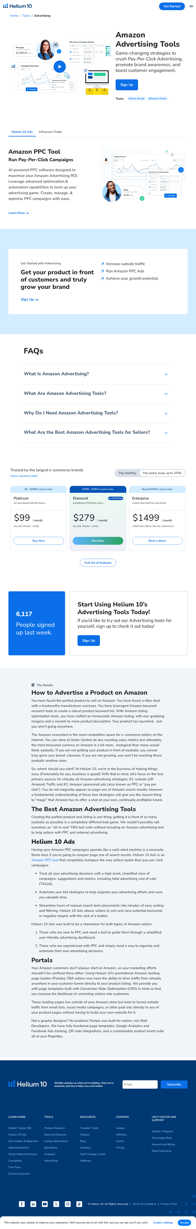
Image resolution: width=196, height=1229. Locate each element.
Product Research (54, 1128)
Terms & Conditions (144, 1204)
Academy (85, 1147)
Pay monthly (127, 473)
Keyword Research (55, 1134)
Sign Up (126, 84)
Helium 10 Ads (137, 98)
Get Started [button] (172, 6)
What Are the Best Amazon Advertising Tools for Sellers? (87, 432)
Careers (120, 1128)
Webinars (85, 1160)
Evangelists (15, 1160)
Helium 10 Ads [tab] (22, 132)
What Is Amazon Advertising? (56, 374)
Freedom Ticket (89, 1128)
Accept (184, 1222)
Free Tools (14, 1167)
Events (120, 1141)
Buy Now (39, 541)
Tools (26, 16)
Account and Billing (163, 1144)
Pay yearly (162, 473)
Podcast (85, 1134)
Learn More (17, 213)
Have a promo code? (24, 476)
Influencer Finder (157, 98)
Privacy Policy (169, 1204)
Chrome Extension (19, 1174)
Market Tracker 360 (19, 1128)
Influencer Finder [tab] (50, 132)
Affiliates (121, 1134)
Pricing (120, 1147)
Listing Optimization (56, 1141)
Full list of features (98, 563)
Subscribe (174, 1084)
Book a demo (157, 541)
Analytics (49, 1154)
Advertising (51, 1160)
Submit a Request (162, 1131)
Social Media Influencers (22, 1154)
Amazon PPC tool (44, 860)
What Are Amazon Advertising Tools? (65, 393)
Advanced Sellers (18, 1147)
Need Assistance (162, 1151)
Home (14, 16)
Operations (50, 1147)
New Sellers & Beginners (23, 1141)
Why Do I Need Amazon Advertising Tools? (71, 413)
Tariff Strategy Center (93, 1154)
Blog (83, 1141)
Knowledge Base (162, 1138)
